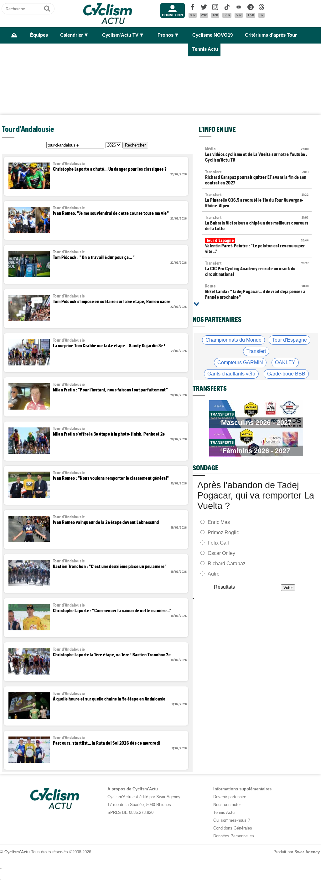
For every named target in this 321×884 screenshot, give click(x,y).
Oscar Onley (221, 553)
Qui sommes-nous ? (231, 820)
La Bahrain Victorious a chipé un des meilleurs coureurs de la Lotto (256, 223)
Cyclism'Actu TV (120, 35)
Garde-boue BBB (286, 373)
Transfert (256, 351)
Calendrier (71, 35)
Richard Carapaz (227, 563)
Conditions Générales (232, 828)
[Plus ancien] (196, 304)
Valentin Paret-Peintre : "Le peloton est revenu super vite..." (256, 246)
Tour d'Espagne (289, 340)
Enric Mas (219, 522)
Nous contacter (227, 804)
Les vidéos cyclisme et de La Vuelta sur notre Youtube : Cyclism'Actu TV (256, 154)
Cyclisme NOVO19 (212, 35)
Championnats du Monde (233, 340)
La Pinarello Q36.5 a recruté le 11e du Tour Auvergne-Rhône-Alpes (256, 200)
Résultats (224, 586)
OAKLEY (285, 362)
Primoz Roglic (223, 532)
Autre (214, 573)
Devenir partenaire (229, 796)
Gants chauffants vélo (231, 373)
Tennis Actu (205, 49)
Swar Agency (306, 852)
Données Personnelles (233, 836)
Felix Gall (218, 542)
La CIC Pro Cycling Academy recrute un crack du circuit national (256, 269)
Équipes (39, 35)
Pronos (165, 35)
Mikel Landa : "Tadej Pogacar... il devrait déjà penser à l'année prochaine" (256, 291)
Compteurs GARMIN (240, 362)
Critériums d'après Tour (271, 35)
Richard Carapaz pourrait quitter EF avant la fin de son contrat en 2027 (256, 177)
